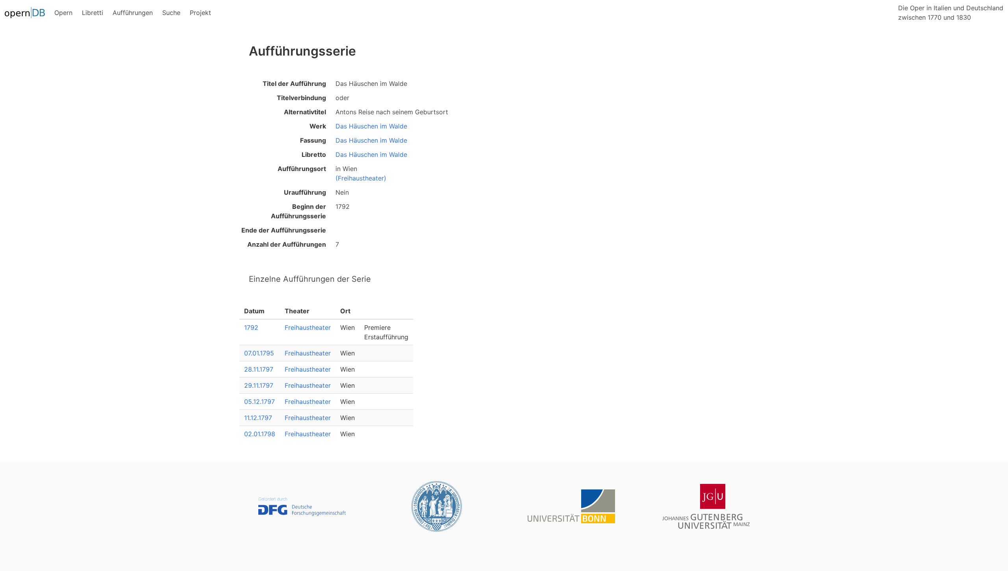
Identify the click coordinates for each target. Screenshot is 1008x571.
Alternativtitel (305, 112)
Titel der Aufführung (294, 83)
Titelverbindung (301, 98)
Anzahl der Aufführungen (286, 244)
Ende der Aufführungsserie (283, 230)
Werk (317, 126)
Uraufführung (305, 192)
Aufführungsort (302, 169)
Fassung (313, 140)
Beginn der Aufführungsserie (298, 211)
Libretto (314, 154)
